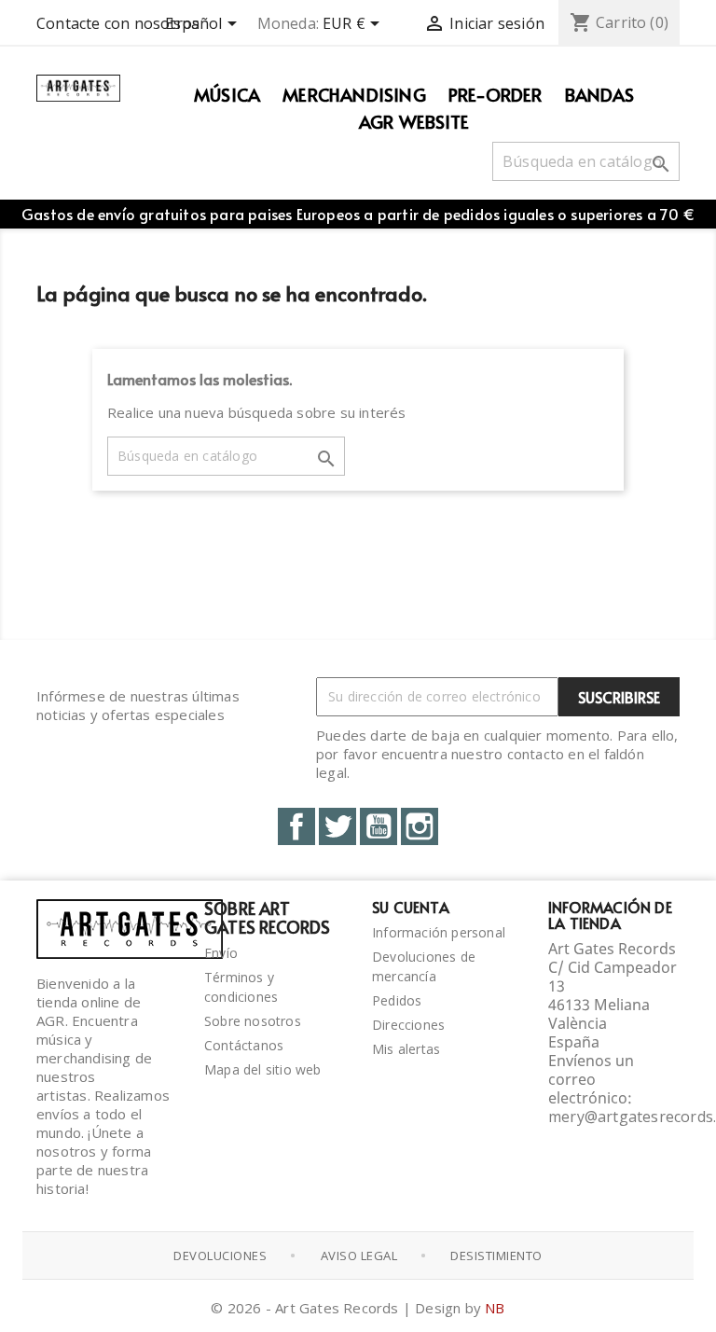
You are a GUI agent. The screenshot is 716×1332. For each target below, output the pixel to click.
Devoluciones (220, 1255)
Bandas (599, 94)
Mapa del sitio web (263, 1069)
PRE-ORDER (495, 94)
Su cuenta (410, 906)
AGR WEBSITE (414, 121)
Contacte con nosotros (118, 23)
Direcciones (408, 1025)
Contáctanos (243, 1045)
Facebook (296, 826)
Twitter (337, 826)
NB (494, 1307)
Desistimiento (496, 1255)
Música (227, 94)
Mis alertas (406, 1049)
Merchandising (354, 94)
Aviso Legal (359, 1255)
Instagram (419, 826)
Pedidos (396, 1000)
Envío (221, 953)
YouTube (378, 826)
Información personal (438, 932)
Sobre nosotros (252, 1021)
